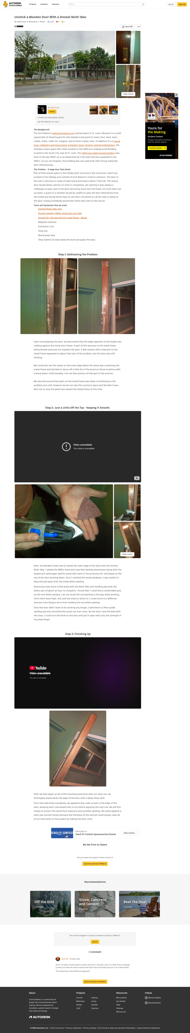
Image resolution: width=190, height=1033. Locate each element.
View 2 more (128, 94)
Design (79, 1004)
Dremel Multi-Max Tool (50, 208)
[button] (139, 26)
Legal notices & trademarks (148, 1028)
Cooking (94, 997)
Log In (171, 4)
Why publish (121, 997)
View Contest (129, 833)
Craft (78, 1008)
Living (93, 1001)
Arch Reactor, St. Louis (50, 121)
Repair (42, 22)
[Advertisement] (161, 126)
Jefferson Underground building (98, 153)
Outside (94, 1004)
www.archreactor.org (64, 133)
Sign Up (182, 4)
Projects (32, 4)
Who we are (121, 1012)
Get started (120, 1001)
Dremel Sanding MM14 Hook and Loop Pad (60, 213)
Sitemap (119, 1008)
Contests (44, 4)
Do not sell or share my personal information (116, 1028)
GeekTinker (21, 22)
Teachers (55, 4)
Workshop (33, 22)
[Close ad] (176, 95)
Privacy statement (73, 1028)
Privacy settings (90, 1028)
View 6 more (127, 554)
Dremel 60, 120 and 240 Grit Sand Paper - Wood (62, 217)
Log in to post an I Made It (95, 863)
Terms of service (57, 1028)
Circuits (79, 997)
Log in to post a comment (95, 981)
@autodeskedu (154, 1003)
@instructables (154, 997)
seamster (65, 959)
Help (118, 1004)
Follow (52, 111)
